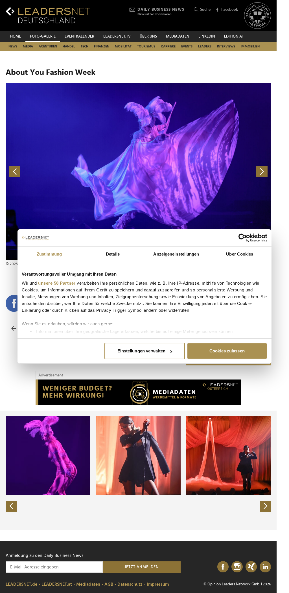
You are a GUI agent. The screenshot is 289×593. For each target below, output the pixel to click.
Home (15, 36)
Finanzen (101, 46)
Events (186, 46)
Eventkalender (79, 36)
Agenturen (48, 46)
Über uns (148, 36)
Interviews (226, 46)
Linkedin (206, 36)
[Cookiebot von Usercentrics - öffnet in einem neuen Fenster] (242, 238)
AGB (108, 584)
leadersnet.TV (117, 36)
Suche (205, 10)
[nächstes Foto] (204, 171)
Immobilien (250, 46)
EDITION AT (234, 36)
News (12, 46)
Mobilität (123, 46)
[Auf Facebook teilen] (14, 303)
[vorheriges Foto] (72, 171)
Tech (84, 46)
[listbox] (138, 470)
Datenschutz (130, 584)
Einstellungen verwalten (141, 350)
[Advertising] (138, 392)
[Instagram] (237, 567)
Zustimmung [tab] (49, 254)
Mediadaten (177, 36)
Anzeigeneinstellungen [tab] (176, 254)
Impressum (158, 584)
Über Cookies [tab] (239, 254)
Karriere (168, 46)
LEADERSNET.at (56, 584)
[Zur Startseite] (48, 15)
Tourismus (146, 46)
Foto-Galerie (43, 36)
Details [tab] (113, 254)
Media (28, 46)
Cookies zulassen (227, 350)
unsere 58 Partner (57, 283)
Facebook (229, 10)
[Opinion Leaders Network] (257, 15)
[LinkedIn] (265, 567)
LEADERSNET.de (21, 584)
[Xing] (251, 567)
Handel (69, 46)
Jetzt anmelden (141, 567)
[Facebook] (223, 567)
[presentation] (11, 506)
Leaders (204, 46)
